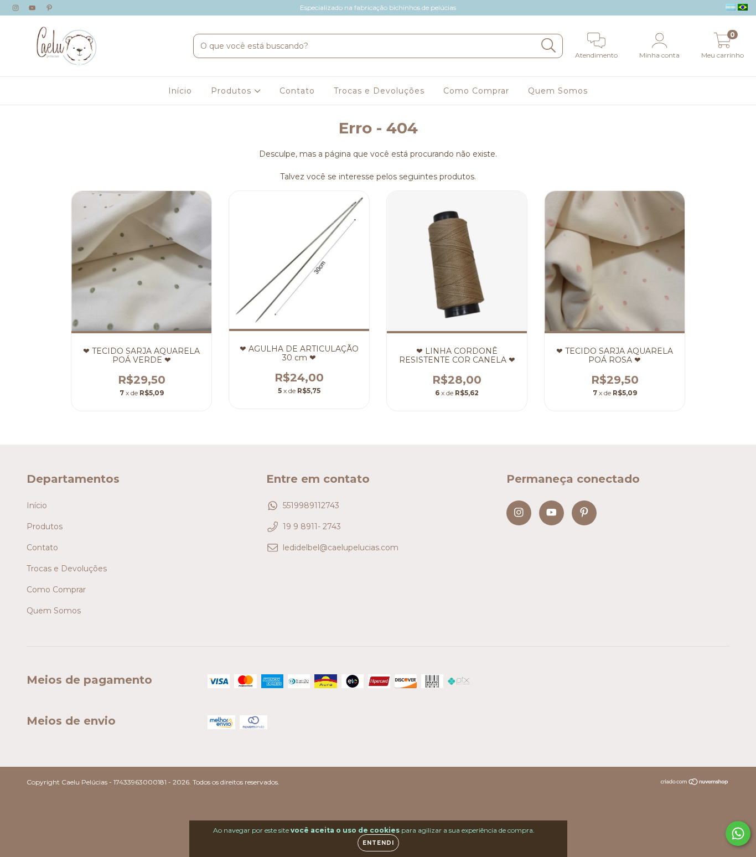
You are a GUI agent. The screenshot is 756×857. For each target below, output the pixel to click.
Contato (297, 91)
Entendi (378, 842)
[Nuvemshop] (694, 783)
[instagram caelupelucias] (16, 8)
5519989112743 (311, 505)
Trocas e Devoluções (379, 91)
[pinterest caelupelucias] (49, 8)
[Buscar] (549, 46)
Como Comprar (476, 91)
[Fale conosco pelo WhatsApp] (738, 833)
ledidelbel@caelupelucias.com (340, 548)
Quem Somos (558, 91)
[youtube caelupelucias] (33, 8)
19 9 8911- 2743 (312, 526)
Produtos (232, 91)
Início (180, 91)
